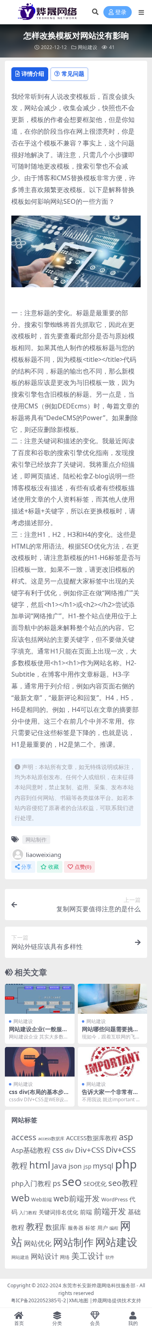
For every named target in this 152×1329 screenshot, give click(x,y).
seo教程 (123, 1182)
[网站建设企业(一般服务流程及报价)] (40, 999)
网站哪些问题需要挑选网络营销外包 (110, 1032)
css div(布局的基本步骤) (36, 1095)
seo (72, 1181)
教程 (35, 1226)
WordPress (114, 1199)
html (39, 1164)
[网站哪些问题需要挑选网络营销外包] (113, 999)
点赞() (83, 867)
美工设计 (87, 1255)
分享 (26, 867)
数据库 (55, 1227)
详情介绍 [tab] (32, 73)
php (126, 1164)
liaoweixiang (43, 854)
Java (59, 1165)
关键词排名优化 (58, 1212)
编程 (113, 1228)
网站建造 (20, 1257)
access (23, 1137)
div (69, 1150)
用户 (102, 1227)
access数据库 (51, 1138)
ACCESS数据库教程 (91, 1138)
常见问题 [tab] (73, 73)
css (57, 1150)
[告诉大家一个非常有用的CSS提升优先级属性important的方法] (113, 1062)
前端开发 (110, 1211)
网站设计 (44, 1256)
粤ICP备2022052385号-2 (38, 1300)
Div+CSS (89, 1150)
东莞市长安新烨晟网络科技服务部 (98, 1285)
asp (126, 1137)
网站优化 (37, 1243)
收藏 (53, 867)
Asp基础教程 (31, 1150)
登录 (120, 12)
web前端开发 (77, 1198)
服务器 (75, 1227)
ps (56, 1183)
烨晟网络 (102, 1300)
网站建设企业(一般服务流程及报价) (38, 1032)
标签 (90, 1227)
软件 (109, 1257)
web (20, 1197)
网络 (65, 1257)
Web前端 (41, 1199)
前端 (86, 1212)
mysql (103, 1166)
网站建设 (87, 47)
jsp (87, 1166)
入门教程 (28, 1212)
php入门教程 (31, 1183)
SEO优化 (95, 1183)
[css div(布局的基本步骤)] (40, 1062)
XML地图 (78, 1300)
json (75, 1166)
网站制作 (36, 839)
